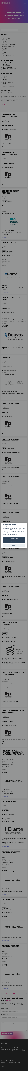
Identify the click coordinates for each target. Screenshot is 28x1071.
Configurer (14, 545)
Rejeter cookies (14, 541)
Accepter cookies (14, 538)
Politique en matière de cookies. (10, 534)
